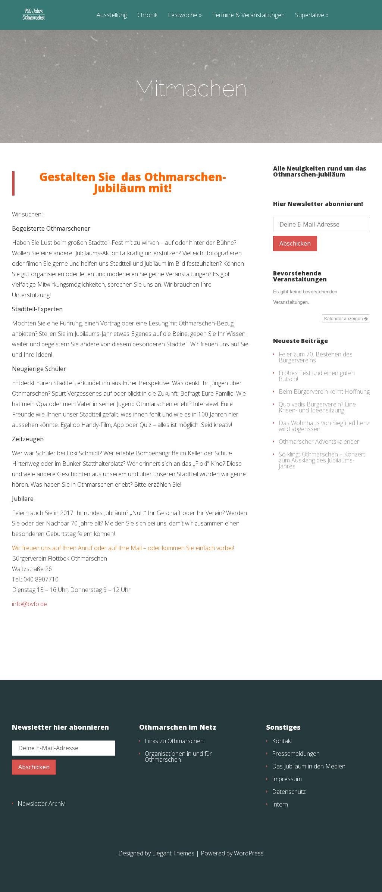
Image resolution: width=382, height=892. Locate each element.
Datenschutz (289, 791)
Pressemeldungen (296, 753)
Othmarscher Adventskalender (319, 441)
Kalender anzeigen (344, 318)
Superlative (309, 15)
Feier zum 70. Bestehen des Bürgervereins (316, 357)
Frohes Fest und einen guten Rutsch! (317, 376)
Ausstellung (112, 15)
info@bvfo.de (29, 604)
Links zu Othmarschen (174, 741)
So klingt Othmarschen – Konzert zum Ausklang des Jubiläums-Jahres (322, 460)
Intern (280, 804)
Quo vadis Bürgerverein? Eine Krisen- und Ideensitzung (317, 407)
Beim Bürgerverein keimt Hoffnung (324, 391)
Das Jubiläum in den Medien (308, 766)
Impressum (287, 779)
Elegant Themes (173, 853)
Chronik (147, 15)
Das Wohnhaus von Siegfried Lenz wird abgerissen (324, 426)
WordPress (249, 853)
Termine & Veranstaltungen (248, 15)
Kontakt (282, 741)
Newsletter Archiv (41, 803)
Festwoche (182, 15)
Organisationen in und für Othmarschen (178, 756)
